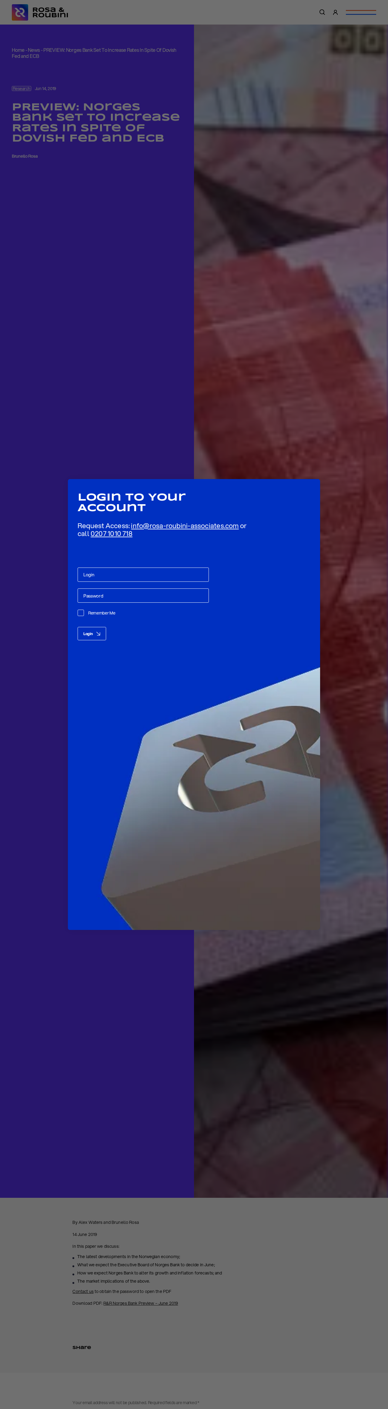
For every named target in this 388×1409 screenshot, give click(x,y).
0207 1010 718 (111, 533)
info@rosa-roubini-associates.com (185, 525)
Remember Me (101, 613)
